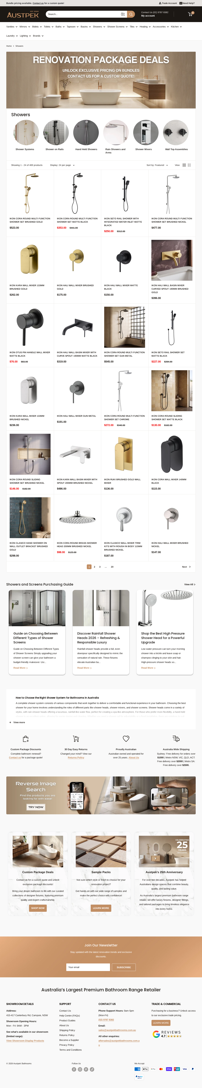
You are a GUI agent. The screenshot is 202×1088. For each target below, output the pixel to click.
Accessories (159, 26)
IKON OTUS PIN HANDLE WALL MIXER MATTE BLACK (30, 354)
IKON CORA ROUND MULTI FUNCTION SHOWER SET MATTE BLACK (77, 220)
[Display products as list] (189, 165)
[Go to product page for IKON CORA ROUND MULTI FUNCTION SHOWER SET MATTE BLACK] (77, 193)
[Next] (192, 635)
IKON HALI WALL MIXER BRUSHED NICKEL (170, 545)
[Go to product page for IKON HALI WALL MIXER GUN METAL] (77, 390)
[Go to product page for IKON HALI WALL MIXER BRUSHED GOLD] (77, 260)
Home (9, 46)
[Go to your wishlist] (181, 14)
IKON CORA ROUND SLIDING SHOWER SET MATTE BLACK (167, 418)
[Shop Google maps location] (167, 1031)
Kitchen (175, 26)
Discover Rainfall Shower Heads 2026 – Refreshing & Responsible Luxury (98, 638)
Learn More (161, 1022)
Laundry (10, 35)
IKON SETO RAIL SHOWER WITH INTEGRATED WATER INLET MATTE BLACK (123, 222)
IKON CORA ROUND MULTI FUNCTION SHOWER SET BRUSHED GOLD (30, 220)
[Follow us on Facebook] (74, 1069)
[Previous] (9, 635)
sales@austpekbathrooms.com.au (117, 1030)
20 (112, 567)
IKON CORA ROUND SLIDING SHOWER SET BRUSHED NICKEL (27, 481)
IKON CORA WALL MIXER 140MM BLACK (169, 481)
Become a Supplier (69, 1040)
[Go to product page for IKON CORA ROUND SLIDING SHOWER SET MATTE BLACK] (172, 390)
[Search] (131, 14)
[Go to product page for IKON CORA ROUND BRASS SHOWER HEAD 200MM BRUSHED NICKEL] (77, 517)
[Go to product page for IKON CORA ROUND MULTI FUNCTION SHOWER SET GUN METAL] (124, 327)
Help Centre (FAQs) (69, 1015)
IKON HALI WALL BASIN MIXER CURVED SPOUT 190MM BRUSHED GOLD (170, 288)
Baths (59, 26)
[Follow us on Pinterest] (86, 1069)
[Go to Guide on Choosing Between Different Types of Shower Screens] (37, 608)
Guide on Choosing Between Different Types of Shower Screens (35, 638)
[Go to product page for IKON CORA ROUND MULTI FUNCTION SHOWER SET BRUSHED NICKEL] (172, 193)
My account (148, 15)
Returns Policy (76, 757)
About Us (134, 757)
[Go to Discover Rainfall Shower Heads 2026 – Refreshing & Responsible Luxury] (101, 608)
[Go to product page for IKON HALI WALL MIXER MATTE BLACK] (124, 260)
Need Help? (189, 3)
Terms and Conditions (70, 1049)
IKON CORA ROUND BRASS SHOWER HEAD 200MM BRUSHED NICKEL (77, 545)
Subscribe (124, 967)
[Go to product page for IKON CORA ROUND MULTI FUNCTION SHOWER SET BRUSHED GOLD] (30, 193)
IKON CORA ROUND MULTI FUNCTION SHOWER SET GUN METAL (124, 354)
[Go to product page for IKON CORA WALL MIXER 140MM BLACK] (172, 454)
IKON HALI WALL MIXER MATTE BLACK (121, 287)
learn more (101, 908)
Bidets (35, 26)
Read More (19, 668)
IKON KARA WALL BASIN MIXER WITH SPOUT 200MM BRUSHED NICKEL (77, 481)
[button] (192, 14)
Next (184, 567)
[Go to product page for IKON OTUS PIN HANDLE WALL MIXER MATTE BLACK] (30, 327)
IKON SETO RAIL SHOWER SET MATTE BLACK (168, 354)
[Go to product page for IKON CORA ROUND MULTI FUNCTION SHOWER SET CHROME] (124, 390)
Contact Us (65, 1010)
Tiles (132, 26)
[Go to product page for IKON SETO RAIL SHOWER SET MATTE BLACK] (172, 327)
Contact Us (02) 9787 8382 (154, 12)
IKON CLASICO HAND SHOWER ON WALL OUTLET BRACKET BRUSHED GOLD (29, 546)
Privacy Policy (66, 1045)
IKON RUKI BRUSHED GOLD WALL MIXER (122, 481)
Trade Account (169, 3)
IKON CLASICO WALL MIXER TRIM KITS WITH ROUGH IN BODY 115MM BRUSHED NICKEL (123, 546)
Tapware (71, 26)
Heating (144, 26)
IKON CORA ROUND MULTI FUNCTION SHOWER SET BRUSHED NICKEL (172, 220)
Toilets (47, 26)
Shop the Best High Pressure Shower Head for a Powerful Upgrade (163, 638)
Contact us (15, 757)
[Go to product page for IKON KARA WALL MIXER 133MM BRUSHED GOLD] (30, 260)
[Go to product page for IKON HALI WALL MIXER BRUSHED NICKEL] (172, 517)
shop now (38, 908)
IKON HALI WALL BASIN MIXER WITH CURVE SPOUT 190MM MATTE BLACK (77, 354)
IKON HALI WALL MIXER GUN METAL (76, 416)
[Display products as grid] (184, 165)
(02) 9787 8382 (106, 1019)
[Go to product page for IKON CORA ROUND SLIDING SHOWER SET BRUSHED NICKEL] (30, 454)
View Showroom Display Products (25, 1040)
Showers (97, 26)
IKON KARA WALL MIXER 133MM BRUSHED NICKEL (27, 418)
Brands (36, 35)
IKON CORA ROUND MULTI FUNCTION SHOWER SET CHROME (124, 418)
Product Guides (67, 1020)
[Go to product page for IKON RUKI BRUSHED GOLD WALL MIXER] (124, 454)
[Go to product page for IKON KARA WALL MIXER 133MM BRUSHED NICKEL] (30, 390)
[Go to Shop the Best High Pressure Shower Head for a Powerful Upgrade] (165, 608)
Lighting (24, 35)
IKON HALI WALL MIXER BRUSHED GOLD (75, 287)
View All (189, 584)
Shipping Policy (67, 1030)
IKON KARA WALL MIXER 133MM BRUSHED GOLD (27, 287)
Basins (84, 26)
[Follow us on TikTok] (92, 1069)
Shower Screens (116, 26)
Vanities (10, 26)
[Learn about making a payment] (165, 1074)
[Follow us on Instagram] (80, 1069)
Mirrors (23, 26)
